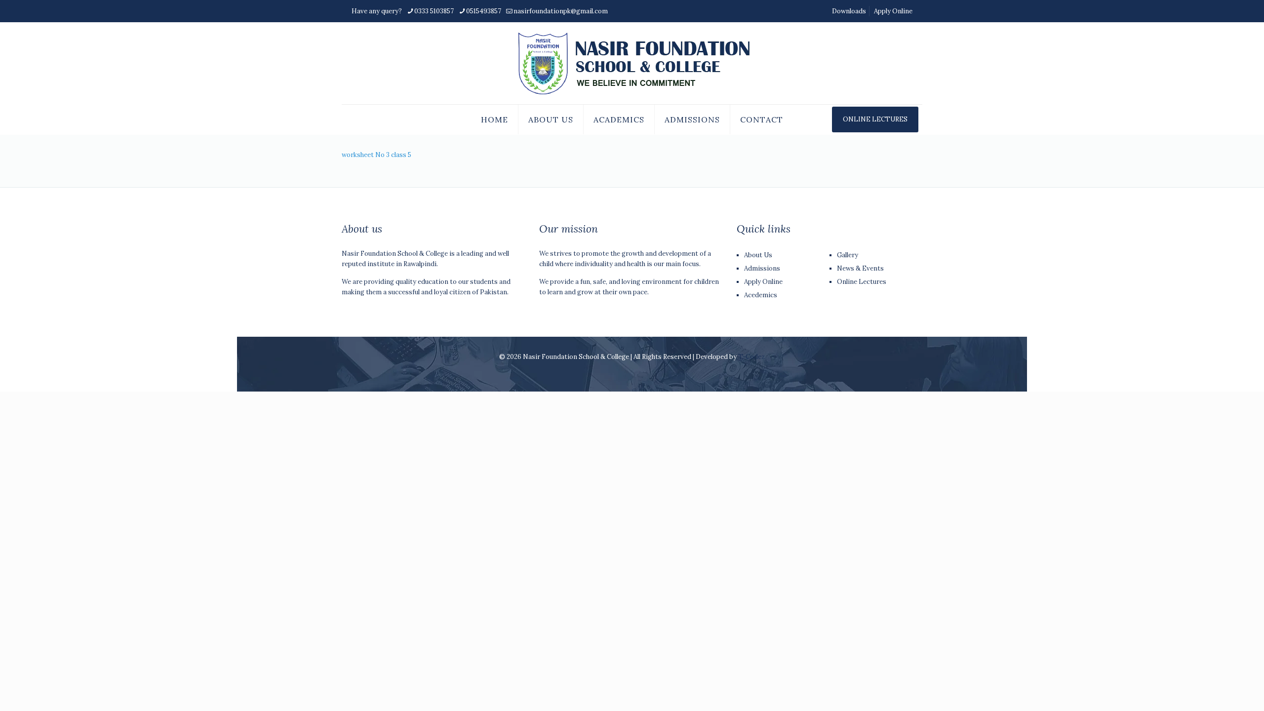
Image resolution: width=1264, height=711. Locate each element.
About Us (758, 255)
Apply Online (893, 11)
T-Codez (751, 357)
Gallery (847, 255)
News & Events (860, 268)
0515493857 (483, 11)
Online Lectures (861, 281)
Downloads (849, 11)
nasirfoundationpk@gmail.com (561, 11)
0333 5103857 (434, 11)
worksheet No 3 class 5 (376, 155)
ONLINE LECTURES (875, 119)
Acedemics (760, 295)
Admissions (762, 268)
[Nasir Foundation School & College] (632, 63)
